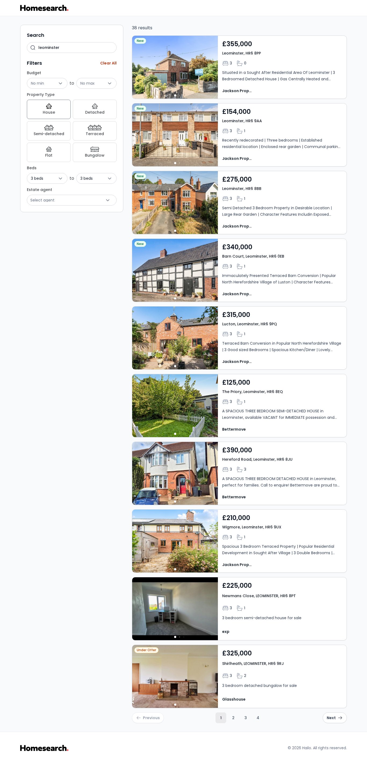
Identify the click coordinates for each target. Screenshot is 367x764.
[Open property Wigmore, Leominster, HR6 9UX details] (239, 541)
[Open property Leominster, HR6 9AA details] (239, 134)
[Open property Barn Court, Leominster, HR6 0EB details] (239, 270)
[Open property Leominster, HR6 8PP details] (239, 67)
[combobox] (72, 47)
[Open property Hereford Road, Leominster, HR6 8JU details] (239, 473)
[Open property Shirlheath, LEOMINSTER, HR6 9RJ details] (239, 676)
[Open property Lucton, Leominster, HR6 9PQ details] (239, 338)
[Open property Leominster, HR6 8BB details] (239, 202)
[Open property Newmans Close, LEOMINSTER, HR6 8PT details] (239, 608)
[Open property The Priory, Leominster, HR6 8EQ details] (239, 405)
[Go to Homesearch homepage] (44, 8)
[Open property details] (175, 67)
